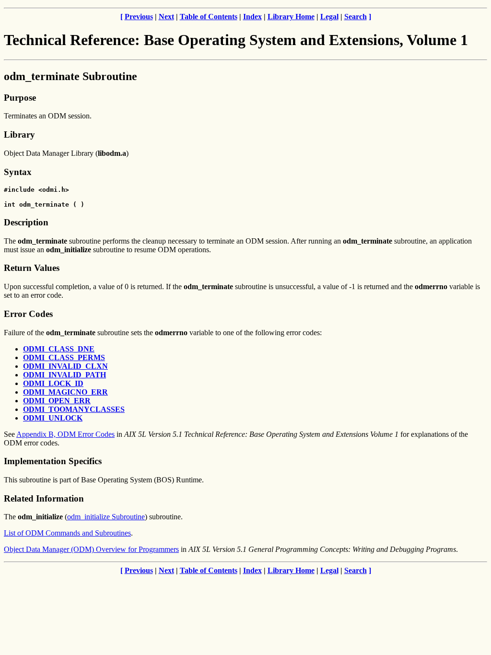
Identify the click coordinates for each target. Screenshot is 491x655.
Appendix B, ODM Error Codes (65, 434)
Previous (139, 16)
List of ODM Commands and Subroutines (67, 533)
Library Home (291, 16)
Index (252, 16)
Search (355, 16)
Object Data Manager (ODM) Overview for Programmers (91, 549)
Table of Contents (208, 16)
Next (166, 16)
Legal (329, 16)
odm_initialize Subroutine (106, 517)
